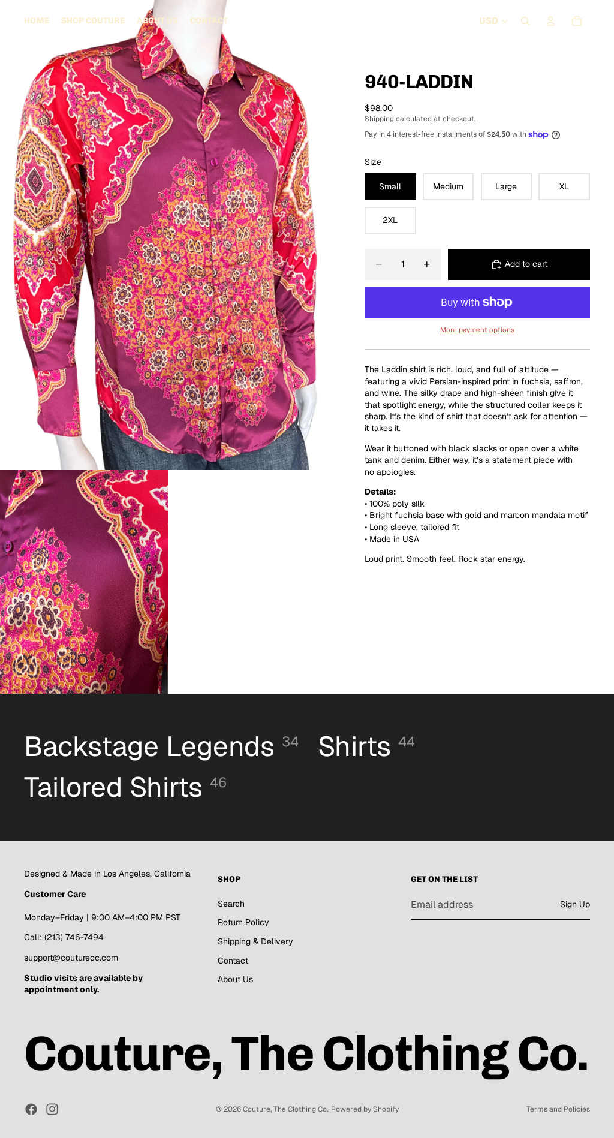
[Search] (525, 21)
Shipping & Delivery (255, 941)
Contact (233, 960)
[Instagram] (52, 1109)
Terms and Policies (558, 1109)
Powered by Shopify (365, 1109)
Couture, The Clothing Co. (285, 1109)
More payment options (477, 329)
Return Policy (243, 922)
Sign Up (575, 904)
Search (231, 903)
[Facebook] (31, 1109)
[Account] (550, 21)
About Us (235, 979)
